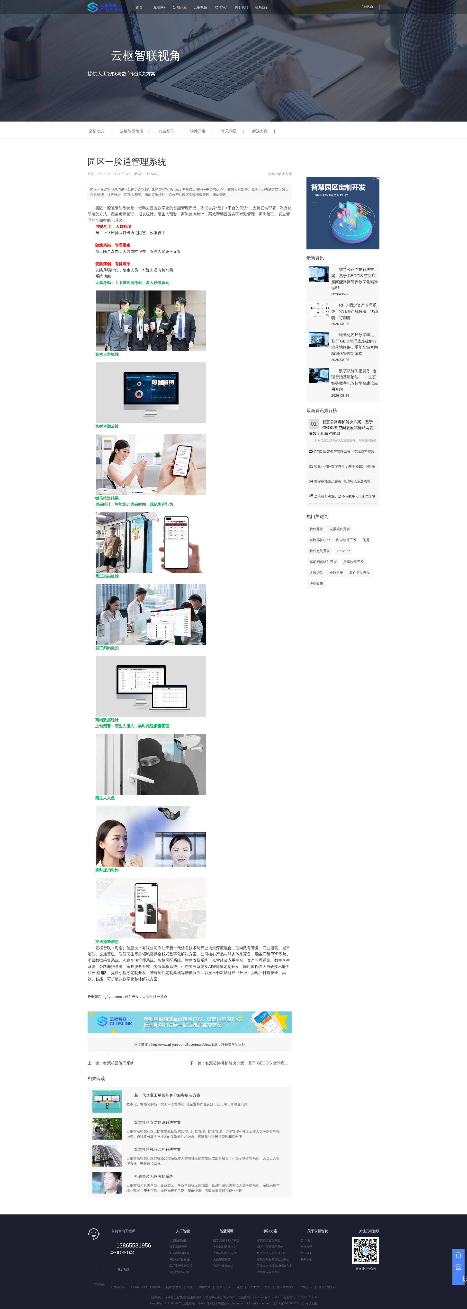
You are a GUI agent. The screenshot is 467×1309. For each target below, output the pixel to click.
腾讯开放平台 (327, 1287)
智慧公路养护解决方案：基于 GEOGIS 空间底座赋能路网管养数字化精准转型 (272, 1063)
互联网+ (159, 7)
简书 (190, 1287)
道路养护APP (320, 540)
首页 (139, 7)
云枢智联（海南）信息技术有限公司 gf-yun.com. (214, 1303)
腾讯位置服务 (285, 1287)
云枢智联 (94, 997)
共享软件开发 (353, 562)
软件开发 (198, 131)
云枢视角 (200, 7)
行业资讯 (306, 1246)
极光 (268, 1287)
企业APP (343, 551)
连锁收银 (316, 584)
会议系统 (336, 573)
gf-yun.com (113, 997)
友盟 (240, 1287)
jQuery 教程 (173, 1287)
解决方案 (260, 131)
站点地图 (311, 1303)
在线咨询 (367, 7)
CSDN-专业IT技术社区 (145, 1287)
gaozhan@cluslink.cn (267, 1297)
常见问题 (229, 131)
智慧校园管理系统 (118, 1063)
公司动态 (306, 1240)
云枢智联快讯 (131, 131)
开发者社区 (117, 1287)
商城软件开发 (346, 540)
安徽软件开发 (340, 529)
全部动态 (96, 131)
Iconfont (254, 1287)
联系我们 (262, 7)
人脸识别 (316, 573)
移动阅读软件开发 (323, 562)
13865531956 (133, 1245)
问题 (366, 540)
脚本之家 (205, 1287)
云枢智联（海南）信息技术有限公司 (126, 948)
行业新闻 (166, 131)
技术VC (221, 7)
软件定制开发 (320, 551)
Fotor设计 (306, 1287)
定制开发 (180, 7)
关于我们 (241, 7)
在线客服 (123, 1269)
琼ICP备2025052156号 (288, 1303)
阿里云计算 (223, 1287)
